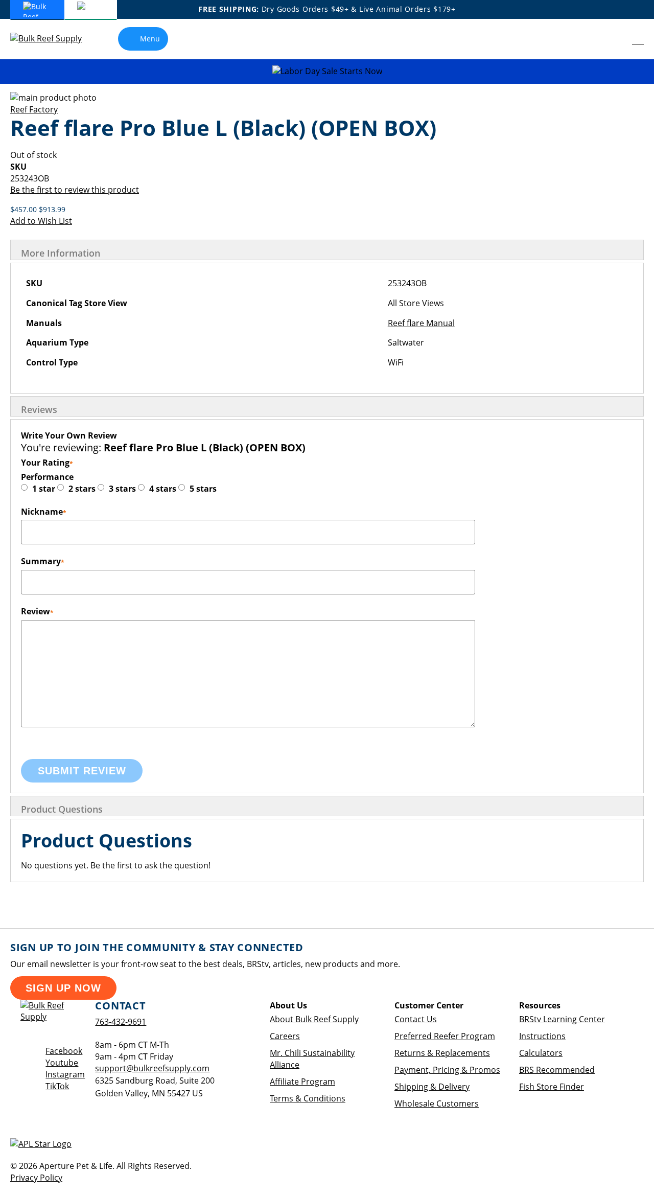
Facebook (63, 1050)
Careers (285, 1036)
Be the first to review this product (74, 189)
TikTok (57, 1086)
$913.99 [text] (52, 209)
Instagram (65, 1074)
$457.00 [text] (24, 209)
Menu (150, 38)
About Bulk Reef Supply (314, 1019)
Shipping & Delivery (432, 1086)
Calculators (541, 1053)
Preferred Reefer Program (444, 1036)
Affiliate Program (302, 1081)
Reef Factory (34, 109)
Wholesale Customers (436, 1103)
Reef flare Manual (421, 323)
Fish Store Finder (551, 1086)
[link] (616, 38)
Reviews (39, 409)
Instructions (542, 1036)
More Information (60, 253)
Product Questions (62, 809)
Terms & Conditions (307, 1098)
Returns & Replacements (442, 1053)
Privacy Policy (36, 1177)
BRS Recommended (557, 1069)
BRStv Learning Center (562, 1019)
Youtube (61, 1062)
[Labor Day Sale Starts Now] (327, 71)
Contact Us (415, 1019)
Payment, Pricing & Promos (447, 1069)
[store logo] (53, 38)
